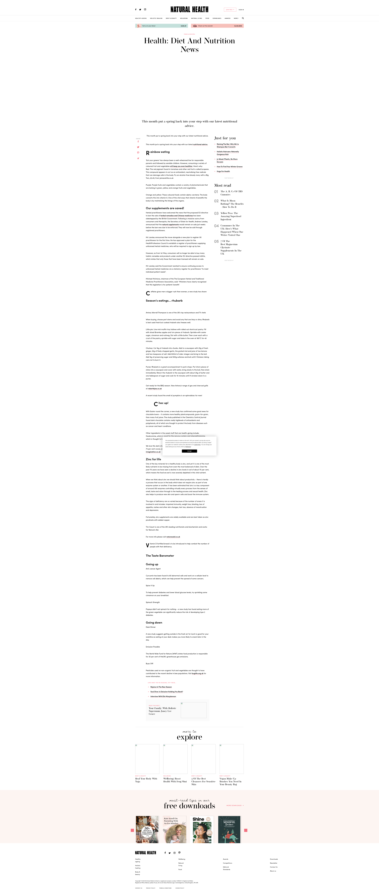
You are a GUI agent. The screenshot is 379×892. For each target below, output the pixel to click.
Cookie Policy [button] (197, 444)
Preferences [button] (188, 446)
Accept (189, 451)
